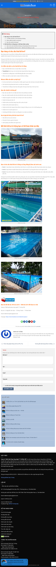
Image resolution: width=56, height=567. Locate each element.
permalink (38, 326)
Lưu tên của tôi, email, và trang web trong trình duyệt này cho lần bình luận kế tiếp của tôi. (24, 385)
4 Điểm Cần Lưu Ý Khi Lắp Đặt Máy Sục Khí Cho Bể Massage (21, 401)
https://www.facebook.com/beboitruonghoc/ (16, 316)
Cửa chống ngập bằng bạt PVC (13, 406)
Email (4, 373)
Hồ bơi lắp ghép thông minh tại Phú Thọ (13, 343)
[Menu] (2, 5)
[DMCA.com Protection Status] (5, 536)
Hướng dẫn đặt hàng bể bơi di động (44, 343)
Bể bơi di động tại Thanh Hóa (13, 415)
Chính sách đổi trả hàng (6, 531)
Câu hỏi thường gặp (6, 512)
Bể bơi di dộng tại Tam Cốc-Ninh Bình (15, 433)
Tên (4, 366)
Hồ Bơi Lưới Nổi (10, 419)
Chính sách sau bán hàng (7, 526)
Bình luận (5, 355)
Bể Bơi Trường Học (13, 503)
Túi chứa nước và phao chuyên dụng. (15, 442)
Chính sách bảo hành (6, 524)
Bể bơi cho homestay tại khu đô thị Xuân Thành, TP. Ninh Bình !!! (21, 437)
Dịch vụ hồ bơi (28, 15)
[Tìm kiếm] (51, 5)
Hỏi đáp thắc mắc (5, 514)
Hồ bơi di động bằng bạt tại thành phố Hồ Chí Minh (18, 428)
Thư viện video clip (5, 529)
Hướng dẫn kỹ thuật (6, 519)
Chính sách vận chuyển (6, 522)
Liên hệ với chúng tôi (6, 534)
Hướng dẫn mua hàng (6, 517)
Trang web (5, 379)
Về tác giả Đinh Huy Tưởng (7, 477)
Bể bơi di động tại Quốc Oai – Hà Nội (15, 410)
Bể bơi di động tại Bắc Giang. (13, 424)
